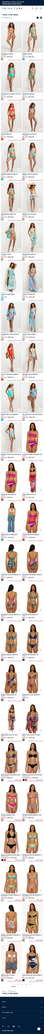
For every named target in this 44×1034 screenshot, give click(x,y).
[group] (22, 1001)
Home (3, 991)
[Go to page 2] (30, 984)
